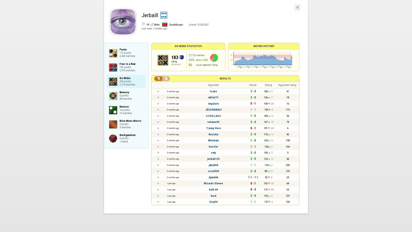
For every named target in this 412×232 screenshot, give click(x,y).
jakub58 (213, 165)
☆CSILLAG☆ (213, 116)
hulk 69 (213, 189)
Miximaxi (213, 140)
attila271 (213, 97)
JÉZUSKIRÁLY (213, 109)
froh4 (213, 91)
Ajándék (213, 177)
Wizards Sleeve (213, 183)
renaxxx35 (213, 122)
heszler (213, 146)
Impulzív (213, 103)
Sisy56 (213, 201)
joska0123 (213, 158)
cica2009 (213, 171)
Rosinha (213, 134)
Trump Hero (213, 128)
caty (213, 152)
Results (225, 78)
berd (213, 195)
